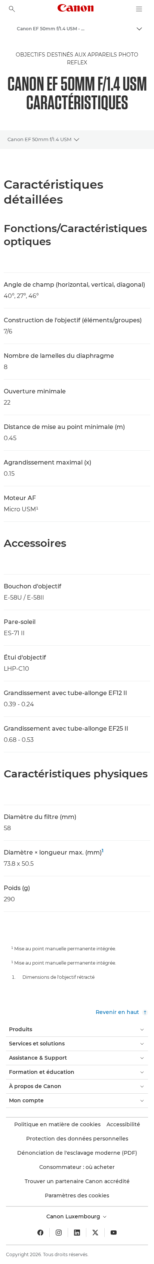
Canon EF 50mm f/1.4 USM (39, 139)
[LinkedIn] (77, 1233)
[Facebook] (40, 1233)
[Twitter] (95, 1233)
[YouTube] (114, 1233)
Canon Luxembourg (74, 1216)
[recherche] (12, 9)
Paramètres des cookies (77, 1195)
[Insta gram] (59, 1233)
